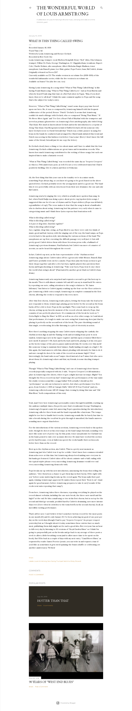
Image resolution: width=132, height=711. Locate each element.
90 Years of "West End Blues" (51, 682)
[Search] (101, 7)
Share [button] (31, 558)
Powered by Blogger (68, 703)
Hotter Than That (53, 601)
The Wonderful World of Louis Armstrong (66, 11)
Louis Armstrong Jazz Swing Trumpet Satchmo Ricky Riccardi (57, 561)
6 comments (48, 605)
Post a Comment (36, 575)
